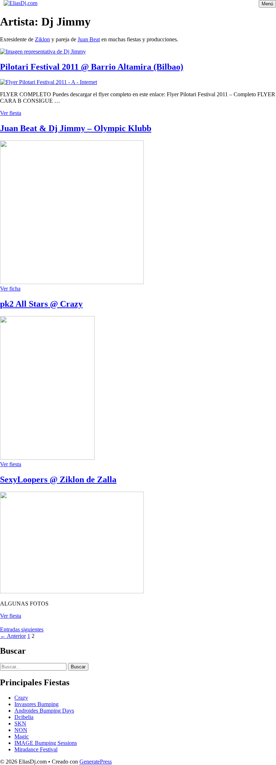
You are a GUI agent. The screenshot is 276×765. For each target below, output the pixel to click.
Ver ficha (10, 289)
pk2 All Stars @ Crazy (41, 304)
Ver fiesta (10, 113)
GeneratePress (95, 762)
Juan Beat (89, 39)
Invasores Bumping (36, 704)
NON (20, 730)
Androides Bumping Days (44, 711)
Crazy (21, 698)
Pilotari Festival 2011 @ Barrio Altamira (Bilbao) (91, 66)
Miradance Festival (36, 749)
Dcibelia (23, 717)
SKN (20, 723)
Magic (21, 736)
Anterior (13, 636)
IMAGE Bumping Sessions (45, 743)
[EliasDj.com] (20, 3)
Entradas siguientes (21, 629)
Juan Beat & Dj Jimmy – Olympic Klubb (75, 128)
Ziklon (42, 39)
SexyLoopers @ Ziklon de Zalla (58, 479)
